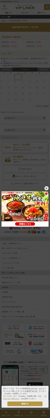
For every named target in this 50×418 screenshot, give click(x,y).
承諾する (25, 404)
